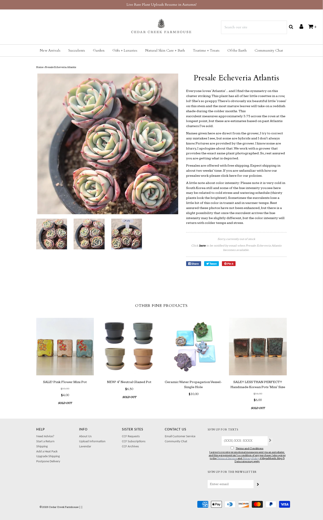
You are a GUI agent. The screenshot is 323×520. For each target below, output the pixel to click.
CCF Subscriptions (133, 441)
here (233, 176)
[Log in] (299, 26)
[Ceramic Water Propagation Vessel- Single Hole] (194, 347)
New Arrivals (50, 50)
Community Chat (269, 50)
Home (40, 67)
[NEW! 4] (129, 347)
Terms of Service (227, 458)
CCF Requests (131, 436)
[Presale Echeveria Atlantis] (51, 234)
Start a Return (45, 441)
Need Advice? (45, 436)
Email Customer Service (180, 436)
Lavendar (85, 446)
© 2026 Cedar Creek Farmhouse (59, 507)
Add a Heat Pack (47, 451)
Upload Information (92, 441)
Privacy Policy (251, 458)
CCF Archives (130, 446)
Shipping (42, 446)
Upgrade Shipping (48, 456)
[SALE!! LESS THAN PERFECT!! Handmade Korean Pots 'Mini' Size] (258, 347)
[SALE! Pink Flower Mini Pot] (65, 347)
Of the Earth (237, 50)
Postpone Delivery (48, 461)
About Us (85, 436)
